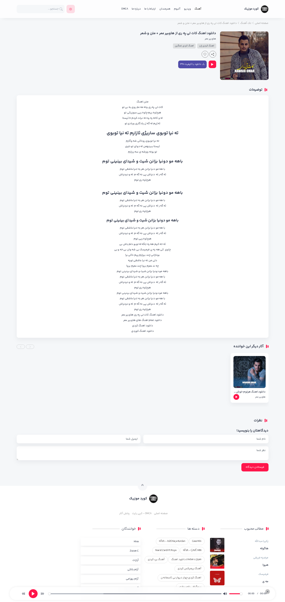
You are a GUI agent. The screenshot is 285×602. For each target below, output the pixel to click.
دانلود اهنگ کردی (142, 326)
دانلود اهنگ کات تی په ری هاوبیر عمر (142, 315)
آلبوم (177, 9)
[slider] (134, 594)
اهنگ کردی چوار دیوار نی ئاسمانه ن (181, 578)
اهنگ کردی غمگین (184, 46)
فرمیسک (263, 574)
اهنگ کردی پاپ (206, 46)
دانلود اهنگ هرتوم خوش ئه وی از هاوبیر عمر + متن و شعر (249, 392)
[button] (30, 347)
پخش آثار (124, 513)
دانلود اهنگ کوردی (142, 331)
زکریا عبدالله (261, 541)
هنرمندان (164, 9)
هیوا (266, 565)
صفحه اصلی (161, 513)
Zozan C (134, 551)
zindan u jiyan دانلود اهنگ (186, 559)
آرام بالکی (132, 569)
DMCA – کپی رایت (142, 513)
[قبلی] (23, 594)
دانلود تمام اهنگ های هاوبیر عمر (142, 320)
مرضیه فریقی (260, 558)
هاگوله (264, 549)
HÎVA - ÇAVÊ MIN (192, 550)
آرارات (135, 560)
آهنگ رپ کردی (156, 559)
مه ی (265, 581)
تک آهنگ (261, 35)
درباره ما (136, 9)
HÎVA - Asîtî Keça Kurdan (172, 541)
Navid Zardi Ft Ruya (165, 550)
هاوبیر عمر (210, 39)
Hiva (136, 542)
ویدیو (187, 9)
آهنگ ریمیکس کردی (189, 568)
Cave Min (196, 541)
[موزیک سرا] (70, 9)
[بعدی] (42, 594)
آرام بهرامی (132, 579)
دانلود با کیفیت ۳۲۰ (190, 64)
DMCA (124, 9)
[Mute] (225, 594)
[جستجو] (61, 9)
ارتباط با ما (150, 9)
